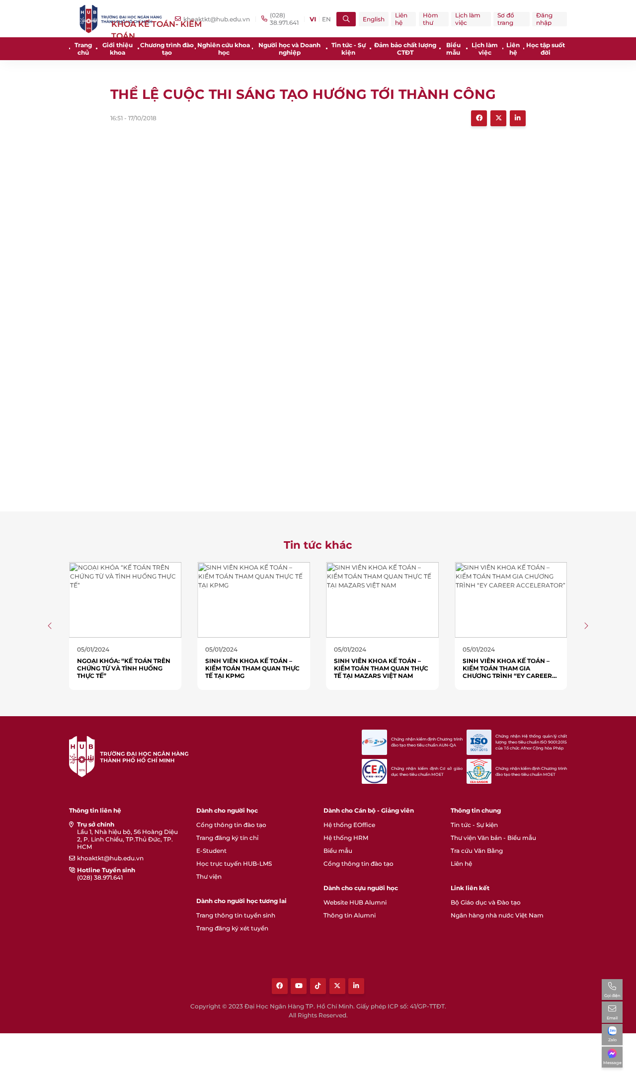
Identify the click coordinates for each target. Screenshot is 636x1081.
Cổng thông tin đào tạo (231, 825)
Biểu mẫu (453, 48)
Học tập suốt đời (545, 48)
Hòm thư (430, 19)
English (374, 19)
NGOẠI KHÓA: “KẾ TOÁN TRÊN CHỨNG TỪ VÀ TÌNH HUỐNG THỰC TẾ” (123, 668)
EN (326, 19)
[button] (50, 626)
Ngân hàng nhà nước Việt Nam (497, 915)
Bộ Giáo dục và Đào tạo (486, 902)
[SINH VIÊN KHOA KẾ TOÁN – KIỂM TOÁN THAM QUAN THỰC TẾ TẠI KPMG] (253, 599)
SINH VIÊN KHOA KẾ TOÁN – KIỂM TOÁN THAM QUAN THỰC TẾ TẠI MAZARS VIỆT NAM (381, 668)
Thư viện (209, 876)
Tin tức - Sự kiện (348, 48)
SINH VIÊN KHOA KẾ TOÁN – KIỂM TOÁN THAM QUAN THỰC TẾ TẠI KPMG (252, 668)
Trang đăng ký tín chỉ (227, 837)
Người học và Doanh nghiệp (289, 48)
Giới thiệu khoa (117, 48)
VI (313, 19)
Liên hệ (401, 19)
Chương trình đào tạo (167, 48)
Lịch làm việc (467, 19)
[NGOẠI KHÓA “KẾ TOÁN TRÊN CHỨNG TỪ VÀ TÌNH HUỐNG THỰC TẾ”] (125, 599)
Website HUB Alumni (355, 902)
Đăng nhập (544, 19)
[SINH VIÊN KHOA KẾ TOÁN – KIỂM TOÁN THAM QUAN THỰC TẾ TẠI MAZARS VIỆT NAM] (382, 599)
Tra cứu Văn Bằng (477, 850)
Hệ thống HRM (345, 837)
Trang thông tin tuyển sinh (235, 915)
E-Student (211, 850)
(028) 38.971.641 (100, 877)
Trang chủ (83, 48)
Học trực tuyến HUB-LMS (234, 863)
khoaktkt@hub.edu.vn (110, 858)
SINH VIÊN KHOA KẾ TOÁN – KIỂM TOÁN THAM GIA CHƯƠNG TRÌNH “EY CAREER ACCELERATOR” (507, 672)
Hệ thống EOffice (349, 825)
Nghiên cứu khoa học (223, 48)
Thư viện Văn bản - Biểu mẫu (493, 837)
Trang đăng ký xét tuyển (232, 928)
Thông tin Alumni (349, 915)
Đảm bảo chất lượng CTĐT (405, 48)
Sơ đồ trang (505, 19)
